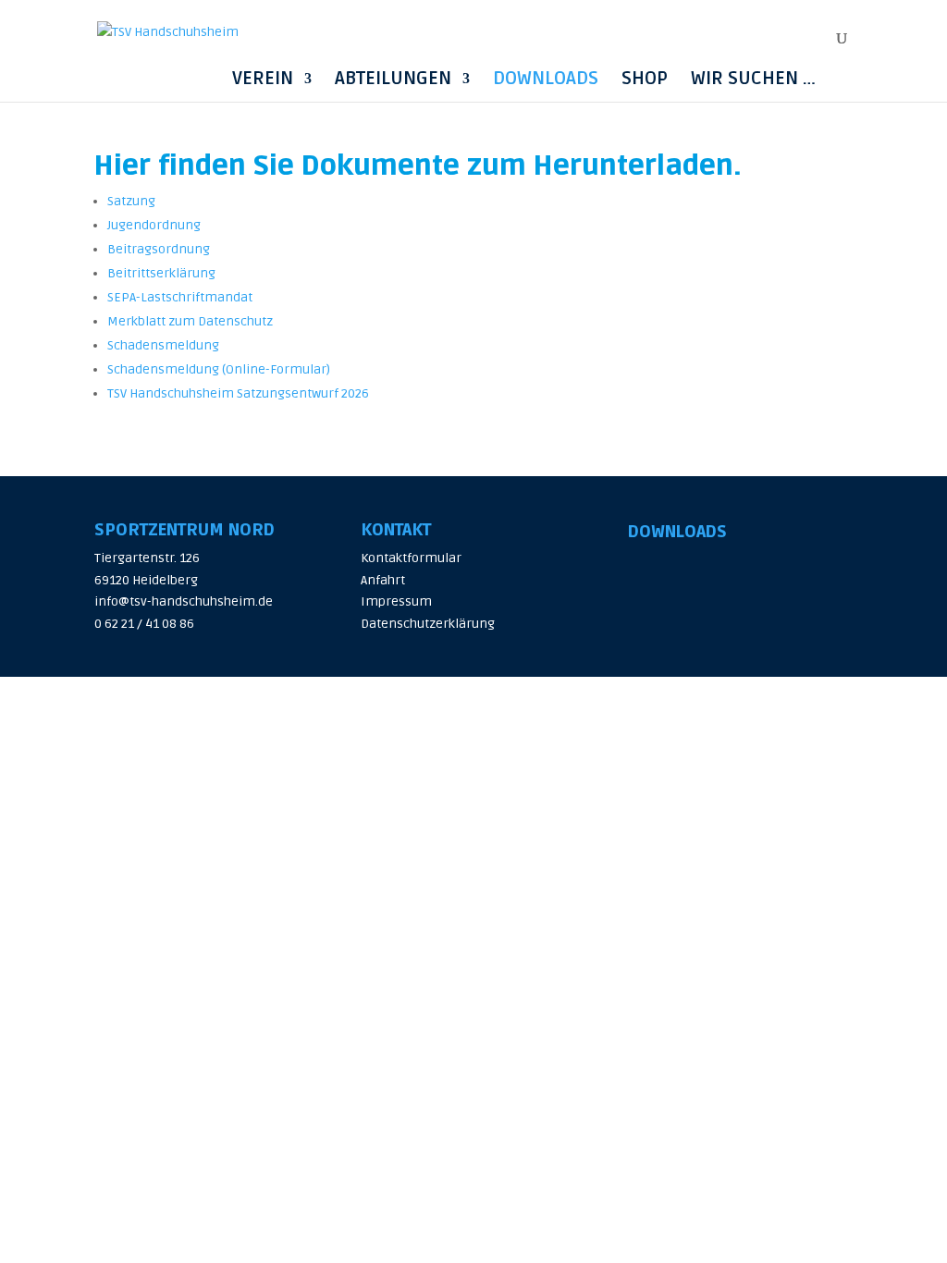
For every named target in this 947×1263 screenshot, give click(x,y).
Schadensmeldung (163, 345)
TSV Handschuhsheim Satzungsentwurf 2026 (238, 393)
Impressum (396, 601)
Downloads (545, 78)
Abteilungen (393, 78)
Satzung (131, 201)
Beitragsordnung (158, 249)
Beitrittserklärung (161, 273)
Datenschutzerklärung (428, 624)
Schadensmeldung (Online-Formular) (218, 369)
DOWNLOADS (677, 531)
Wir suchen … (753, 78)
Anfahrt (383, 580)
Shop (644, 78)
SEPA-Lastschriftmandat (179, 297)
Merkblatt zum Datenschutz (190, 321)
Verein (262, 78)
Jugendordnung (154, 225)
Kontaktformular (411, 558)
